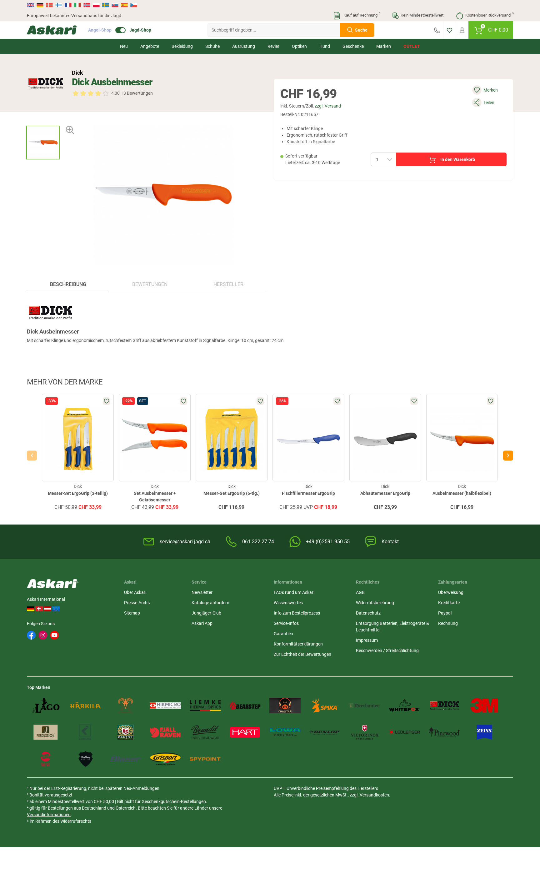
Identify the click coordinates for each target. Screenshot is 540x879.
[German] (40, 5)
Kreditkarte (449, 602)
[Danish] (49, 5)
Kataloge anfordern (210, 602)
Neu (124, 46)
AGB (360, 592)
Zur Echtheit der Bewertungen (302, 654)
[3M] (484, 705)
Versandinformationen (49, 814)
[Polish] (96, 5)
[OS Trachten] (125, 732)
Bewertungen (150, 284)
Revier (273, 46)
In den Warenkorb (457, 159)
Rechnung (448, 623)
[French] (68, 5)
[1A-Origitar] (285, 705)
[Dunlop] (325, 732)
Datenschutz (368, 612)
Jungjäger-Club (206, 612)
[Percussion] (45, 732)
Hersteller (228, 284)
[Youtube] (54, 635)
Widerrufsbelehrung (375, 602)
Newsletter (202, 592)
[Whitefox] (404, 705)
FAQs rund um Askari (294, 592)
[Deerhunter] (364, 705)
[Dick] (45, 83)
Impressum (367, 640)
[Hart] (245, 732)
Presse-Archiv (137, 602)
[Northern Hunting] (85, 759)
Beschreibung (68, 284)
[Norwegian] (87, 5)
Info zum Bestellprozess (297, 612)
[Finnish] (58, 5)
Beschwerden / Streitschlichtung (387, 650)
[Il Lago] (45, 705)
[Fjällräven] (165, 732)
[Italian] (77, 5)
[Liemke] (205, 705)
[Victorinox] (364, 732)
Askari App (202, 623)
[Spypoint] (205, 759)
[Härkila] (85, 705)
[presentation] (43, 120)
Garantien (283, 633)
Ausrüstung (243, 46)
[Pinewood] (444, 732)
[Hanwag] (45, 759)
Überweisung (450, 592)
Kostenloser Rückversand (489, 15)
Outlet (411, 46)
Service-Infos (286, 623)
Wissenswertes (288, 602)
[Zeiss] (484, 732)
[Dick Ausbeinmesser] (43, 142)
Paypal (445, 612)
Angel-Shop (100, 30)
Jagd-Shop (140, 30)
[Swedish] (105, 5)
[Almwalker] (125, 705)
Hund (324, 46)
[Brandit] (205, 732)
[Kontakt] (437, 30)
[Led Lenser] (404, 732)
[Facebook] (31, 635)
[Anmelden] (462, 30)
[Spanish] (124, 5)
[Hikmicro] (165, 705)
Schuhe (212, 46)
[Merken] (449, 30)
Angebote (149, 46)
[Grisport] (165, 759)
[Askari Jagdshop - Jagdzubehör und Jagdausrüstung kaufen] (52, 30)
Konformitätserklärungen (298, 643)
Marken (383, 46)
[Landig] (85, 732)
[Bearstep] (245, 705)
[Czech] (133, 5)
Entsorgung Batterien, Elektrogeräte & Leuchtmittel (392, 626)
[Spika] (325, 705)
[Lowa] (285, 732)
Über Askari (135, 592)
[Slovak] (115, 5)
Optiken (299, 46)
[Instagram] (42, 635)
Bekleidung (182, 46)
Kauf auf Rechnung (361, 15)
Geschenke (353, 46)
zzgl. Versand (328, 105)
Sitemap (132, 612)
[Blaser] (125, 759)
